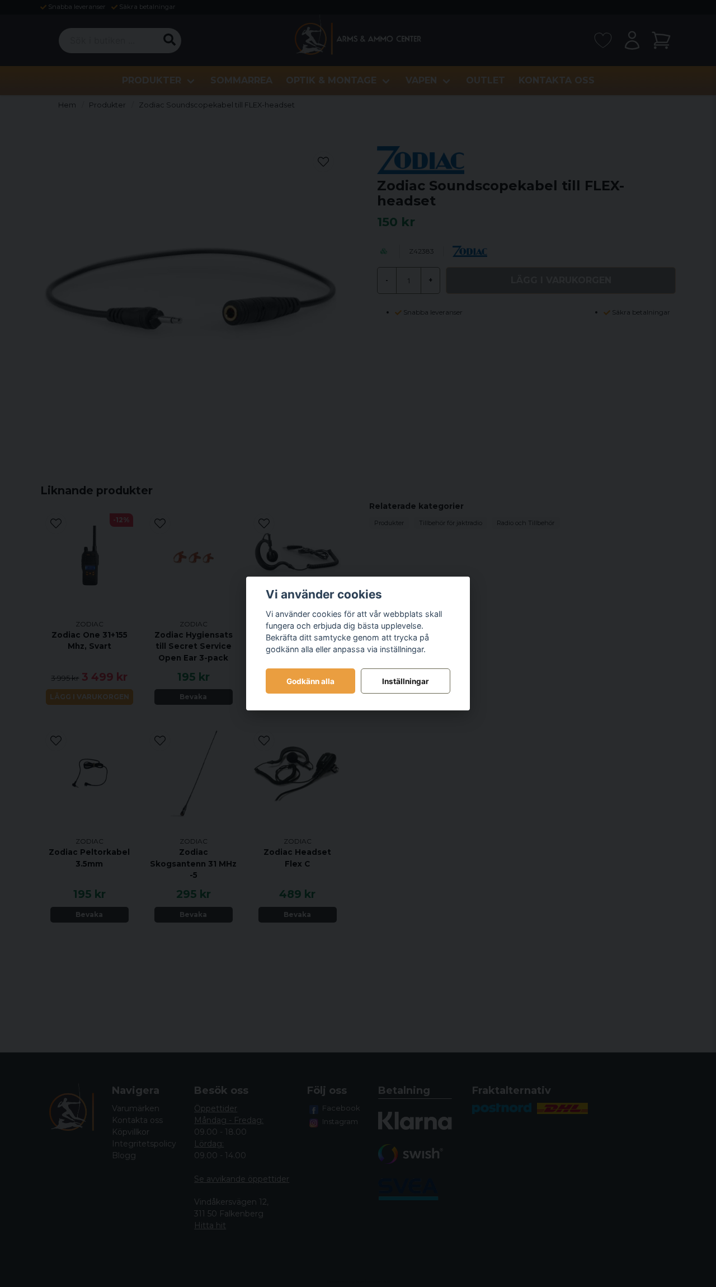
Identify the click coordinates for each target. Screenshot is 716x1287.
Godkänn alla (310, 681)
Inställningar (405, 681)
